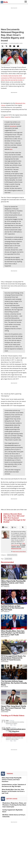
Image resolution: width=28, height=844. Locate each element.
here (11, 149)
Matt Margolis (5, 586)
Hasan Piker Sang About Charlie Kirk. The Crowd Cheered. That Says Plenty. (13, 708)
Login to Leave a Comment (14, 735)
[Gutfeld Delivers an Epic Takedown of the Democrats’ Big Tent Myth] (14, 597)
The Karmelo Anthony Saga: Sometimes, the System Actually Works (14, 683)
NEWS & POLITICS (12, 555)
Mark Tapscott (5, 636)
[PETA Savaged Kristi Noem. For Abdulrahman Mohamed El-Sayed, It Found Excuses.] (14, 647)
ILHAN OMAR (8, 558)
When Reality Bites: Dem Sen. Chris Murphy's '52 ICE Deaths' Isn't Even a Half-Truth (13, 633)
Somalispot (13, 126)
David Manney (4, 661)
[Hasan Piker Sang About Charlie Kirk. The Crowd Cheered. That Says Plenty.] (14, 697)
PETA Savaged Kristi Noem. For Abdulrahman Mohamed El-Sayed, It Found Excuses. (13, 658)
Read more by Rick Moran (19, 551)
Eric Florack (4, 686)
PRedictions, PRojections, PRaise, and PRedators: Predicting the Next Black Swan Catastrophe (14, 805)
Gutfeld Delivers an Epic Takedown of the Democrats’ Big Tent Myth (12, 608)
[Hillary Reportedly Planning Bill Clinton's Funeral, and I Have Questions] (14, 572)
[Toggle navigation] (25, 1)
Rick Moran (4, 43)
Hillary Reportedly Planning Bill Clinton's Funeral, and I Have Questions (13, 583)
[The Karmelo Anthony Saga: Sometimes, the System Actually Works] (14, 672)
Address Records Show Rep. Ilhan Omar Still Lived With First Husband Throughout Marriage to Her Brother (14, 518)
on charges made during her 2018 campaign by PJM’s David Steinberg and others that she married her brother (13, 78)
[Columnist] (6, 534)
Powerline (8, 117)
